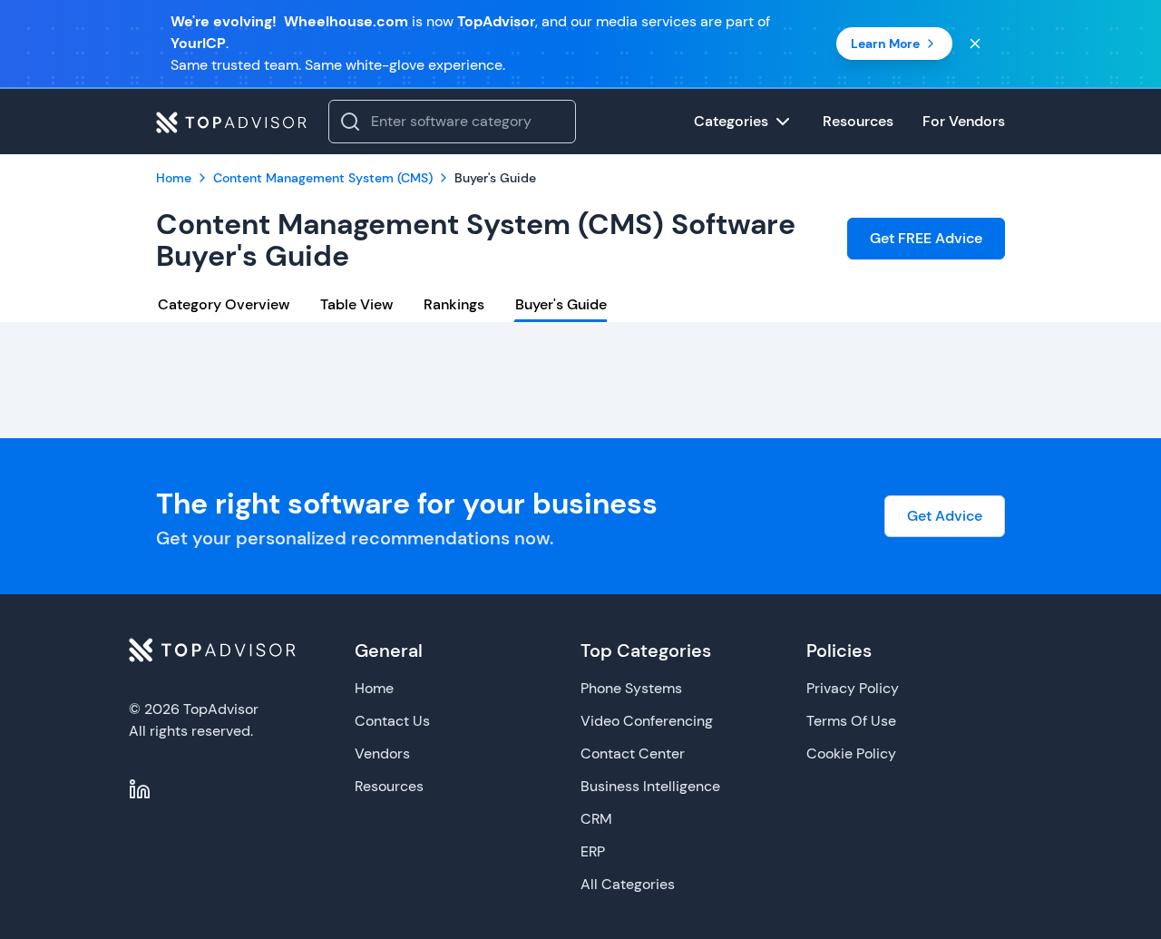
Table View (356, 304)
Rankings (454, 304)
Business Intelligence (650, 786)
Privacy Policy (852, 688)
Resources (389, 786)
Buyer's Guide (561, 304)
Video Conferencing (646, 720)
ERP (592, 851)
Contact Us (392, 720)
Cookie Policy (851, 753)
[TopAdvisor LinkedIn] (140, 789)
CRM (596, 818)
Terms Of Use (851, 720)
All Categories (627, 884)
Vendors (382, 753)
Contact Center (632, 753)
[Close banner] (975, 43)
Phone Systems (631, 688)
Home (374, 688)
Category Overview (223, 304)
